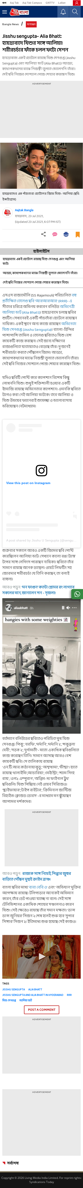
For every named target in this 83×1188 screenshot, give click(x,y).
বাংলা (4, 2)
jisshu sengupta (13, 989)
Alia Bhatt (35, 989)
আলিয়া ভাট (25, 1000)
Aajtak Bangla (24, 210)
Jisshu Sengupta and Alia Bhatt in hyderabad (32, 995)
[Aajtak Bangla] (7, 213)
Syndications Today (41, 1182)
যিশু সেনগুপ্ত (9, 1000)
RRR (69, 995)
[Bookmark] (78, 236)
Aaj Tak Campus (32, 2)
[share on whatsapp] (77, 594)
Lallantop (64, 2)
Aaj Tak (14, 2)
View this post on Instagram (28, 483)
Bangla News (10, 24)
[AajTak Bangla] (19, 12)
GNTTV (50, 2)
